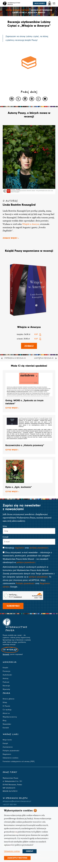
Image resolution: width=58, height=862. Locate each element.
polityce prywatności (25, 562)
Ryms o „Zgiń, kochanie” (18, 487)
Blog (4, 720)
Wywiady (6, 689)
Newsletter (7, 724)
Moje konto (7, 740)
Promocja (6, 671)
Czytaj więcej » (12, 408)
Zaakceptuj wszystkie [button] (17, 858)
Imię (5, 526)
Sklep (5, 702)
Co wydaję (7, 710)
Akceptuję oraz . (27, 548)
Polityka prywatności (25, 583)
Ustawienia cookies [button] (12, 851)
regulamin (19, 548)
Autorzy (5, 678)
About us (6, 713)
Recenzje (25, 10)
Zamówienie (8, 747)
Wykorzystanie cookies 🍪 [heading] (20, 810)
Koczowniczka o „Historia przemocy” (24, 445)
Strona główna (13, 10)
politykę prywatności (39, 548)
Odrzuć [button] (29, 851)
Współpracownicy (10, 717)
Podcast (6, 682)
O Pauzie (6, 706)
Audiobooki (7, 675)
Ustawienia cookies (10, 758)
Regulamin (7, 754)
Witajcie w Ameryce (29, 327)
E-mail (5, 537)
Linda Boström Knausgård (19, 204)
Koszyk (5, 743)
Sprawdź (6, 654)
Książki (5, 668)
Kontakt (6, 728)
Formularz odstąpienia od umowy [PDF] (19, 761)
